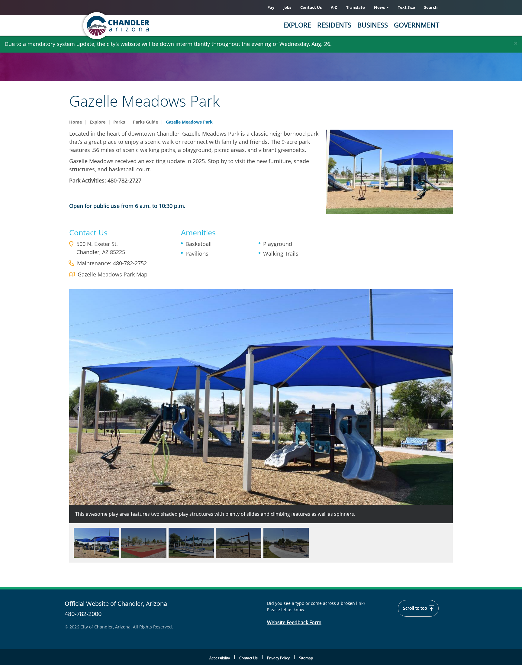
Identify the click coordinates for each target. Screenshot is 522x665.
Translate (355, 7)
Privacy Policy (278, 657)
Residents (334, 24)
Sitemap (306, 657)
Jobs (287, 7)
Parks (119, 122)
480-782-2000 (83, 614)
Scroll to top (415, 608)
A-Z (334, 7)
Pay (270, 7)
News (380, 7)
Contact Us (311, 7)
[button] (76, 408)
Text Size (406, 7)
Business (372, 24)
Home (75, 122)
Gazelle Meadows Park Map (112, 274)
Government (416, 24)
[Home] (140, 26)
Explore (297, 24)
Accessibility (219, 657)
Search (431, 7)
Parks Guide (145, 122)
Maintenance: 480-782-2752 (112, 263)
